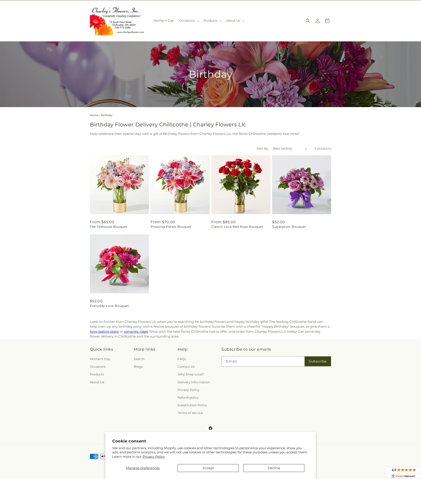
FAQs (182, 359)
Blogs (138, 367)
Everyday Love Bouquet (109, 306)
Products (97, 374)
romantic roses (136, 331)
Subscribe (318, 361)
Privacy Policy (154, 456)
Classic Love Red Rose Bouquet (237, 227)
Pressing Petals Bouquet (171, 227)
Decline (274, 468)
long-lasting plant (104, 331)
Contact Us (186, 367)
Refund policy (188, 397)
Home (94, 115)
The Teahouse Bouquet (108, 227)
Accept (208, 468)
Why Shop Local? (191, 374)
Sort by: (263, 148)
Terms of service (190, 413)
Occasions (98, 367)
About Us (97, 382)
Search (139, 359)
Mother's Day (100, 359)
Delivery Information (194, 382)
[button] (189, 20)
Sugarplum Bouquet (289, 227)
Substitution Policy (192, 405)
